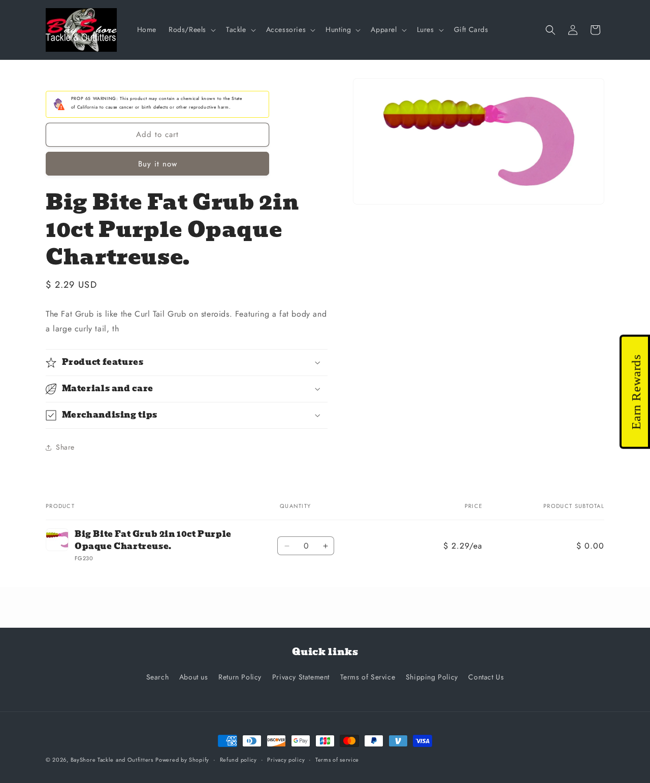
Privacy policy (286, 760)
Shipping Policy (432, 677)
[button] (191, 29)
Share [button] (65, 447)
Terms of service (337, 760)
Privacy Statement (301, 677)
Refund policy (238, 760)
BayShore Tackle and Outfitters (112, 760)
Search (157, 677)
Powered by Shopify (182, 760)
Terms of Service (368, 677)
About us (193, 677)
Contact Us (486, 677)
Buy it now (157, 163)
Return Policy (240, 677)
